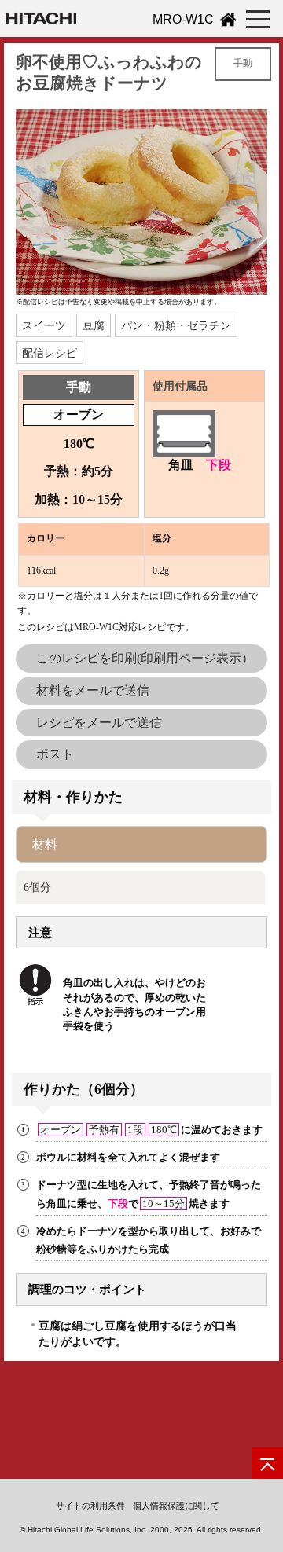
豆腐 (94, 325)
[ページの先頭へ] (267, 1463)
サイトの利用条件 (90, 1505)
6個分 (37, 887)
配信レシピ (49, 353)
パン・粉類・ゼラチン (176, 325)
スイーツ (44, 325)
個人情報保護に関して (176, 1505)
